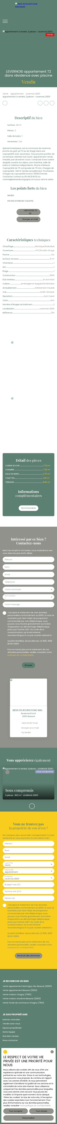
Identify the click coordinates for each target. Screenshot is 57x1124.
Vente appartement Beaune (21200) (20, 990)
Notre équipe (9, 1032)
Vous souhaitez (10, 596)
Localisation (9, 876)
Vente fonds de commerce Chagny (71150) (23, 1002)
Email (7, 574)
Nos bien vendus (11, 1036)
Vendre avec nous (11, 1023)
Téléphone (10, 582)
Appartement (17, 93)
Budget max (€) (13, 884)
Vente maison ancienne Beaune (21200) (22, 998)
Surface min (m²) (13, 891)
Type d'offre (9, 863)
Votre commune (13, 589)
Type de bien (9, 870)
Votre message (12, 604)
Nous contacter (10, 1040)
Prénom (8, 559)
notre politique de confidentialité (35, 1105)
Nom (7, 567)
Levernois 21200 (33, 93)
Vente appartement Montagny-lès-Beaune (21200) (27, 986)
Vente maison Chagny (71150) (17, 994)
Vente (5, 93)
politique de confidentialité (20, 655)
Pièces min (10, 898)
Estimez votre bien (11, 1019)
